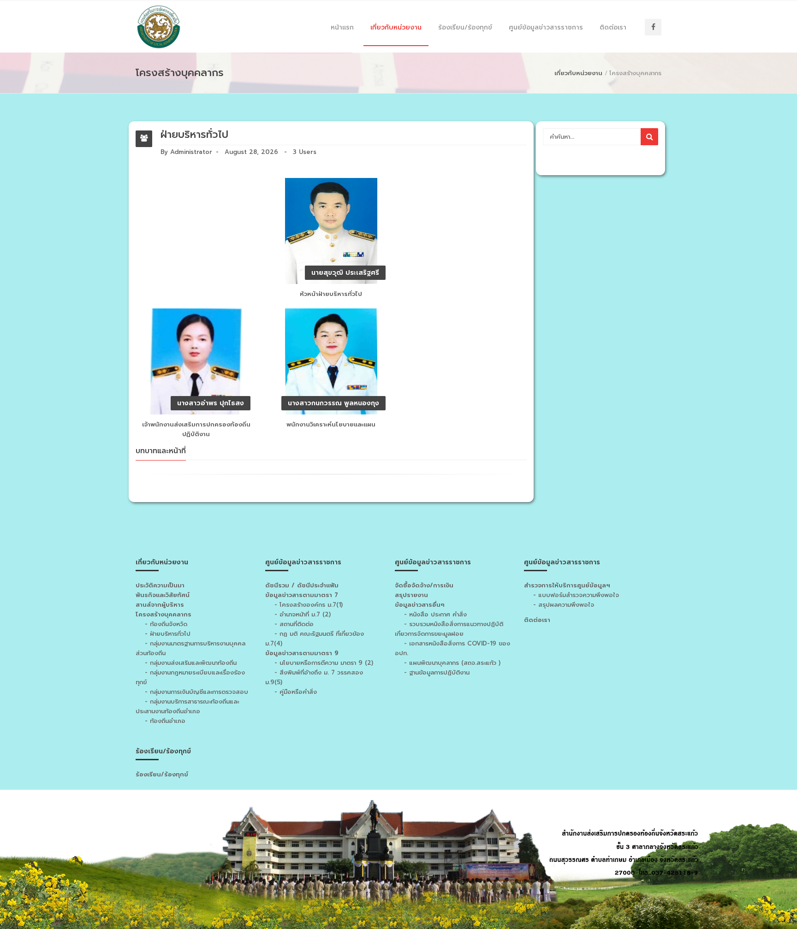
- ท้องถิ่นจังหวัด (166, 624)
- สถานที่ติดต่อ (294, 624)
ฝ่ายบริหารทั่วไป (194, 134)
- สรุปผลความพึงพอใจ (562, 604)
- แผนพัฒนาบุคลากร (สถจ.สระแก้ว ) (452, 662)
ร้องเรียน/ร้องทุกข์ (465, 27)
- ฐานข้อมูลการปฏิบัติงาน (437, 672)
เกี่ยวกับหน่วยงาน (396, 27)
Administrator (191, 152)
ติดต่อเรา (613, 27)
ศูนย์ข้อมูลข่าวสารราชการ (546, 27)
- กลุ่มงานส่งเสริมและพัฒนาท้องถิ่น (191, 662)
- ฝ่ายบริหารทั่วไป (167, 633)
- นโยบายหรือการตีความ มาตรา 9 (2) (323, 662)
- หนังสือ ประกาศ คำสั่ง (435, 614)
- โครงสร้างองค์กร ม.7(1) (308, 604)
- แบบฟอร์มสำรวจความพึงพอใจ (575, 595)
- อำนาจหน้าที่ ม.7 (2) (302, 614)
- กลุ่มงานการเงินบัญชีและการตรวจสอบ (196, 691)
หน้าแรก (342, 27)
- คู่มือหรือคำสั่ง (295, 691)
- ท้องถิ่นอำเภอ (165, 720)
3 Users (304, 152)
